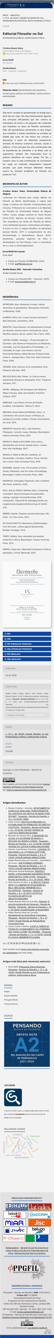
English (7, 991)
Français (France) (11, 1004)
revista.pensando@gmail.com (30, 1312)
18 (11, 943)
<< (4, 943)
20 (17, 943)
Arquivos (15, 15)
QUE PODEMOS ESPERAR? (30, 863)
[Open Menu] (3, 5)
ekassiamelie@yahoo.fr (25, 282)
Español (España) (10, 996)
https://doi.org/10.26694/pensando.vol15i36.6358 (25, 83)
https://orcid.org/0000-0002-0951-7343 (22, 54)
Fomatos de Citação (16, 715)
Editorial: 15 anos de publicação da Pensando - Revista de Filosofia (29, 904)
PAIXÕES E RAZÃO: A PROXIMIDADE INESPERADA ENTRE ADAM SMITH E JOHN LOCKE (29, 874)
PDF (9, 634)
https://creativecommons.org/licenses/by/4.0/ (27, 790)
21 (20, 943)
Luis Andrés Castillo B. (37, 1328)
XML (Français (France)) (19, 649)
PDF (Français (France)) (19, 644)
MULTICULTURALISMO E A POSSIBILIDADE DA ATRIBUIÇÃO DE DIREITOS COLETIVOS (29, 824)
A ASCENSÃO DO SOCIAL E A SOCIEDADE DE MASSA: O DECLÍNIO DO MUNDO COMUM (28, 838)
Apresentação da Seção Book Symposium (27, 915)
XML (9, 639)
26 (34, 943)
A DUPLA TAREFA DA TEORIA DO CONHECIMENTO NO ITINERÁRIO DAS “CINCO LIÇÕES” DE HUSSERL (29, 929)
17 (9, 943)
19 (14, 943)
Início (5, 15)
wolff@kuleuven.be (23, 264)
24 (28, 943)
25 (31, 943)
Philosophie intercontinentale (32, 967)
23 (25, 943)
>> (39, 943)
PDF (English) (13, 654)
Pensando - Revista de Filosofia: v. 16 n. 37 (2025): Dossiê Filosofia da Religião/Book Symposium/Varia (27, 921)
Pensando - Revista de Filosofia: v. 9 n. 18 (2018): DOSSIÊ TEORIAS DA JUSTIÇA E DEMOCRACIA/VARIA (29, 830)
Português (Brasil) (11, 1000)
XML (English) (14, 659)
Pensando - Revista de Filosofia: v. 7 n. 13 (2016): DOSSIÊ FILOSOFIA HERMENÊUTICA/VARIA (29, 934)
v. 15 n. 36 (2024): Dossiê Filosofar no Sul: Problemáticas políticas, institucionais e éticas (27, 19)
